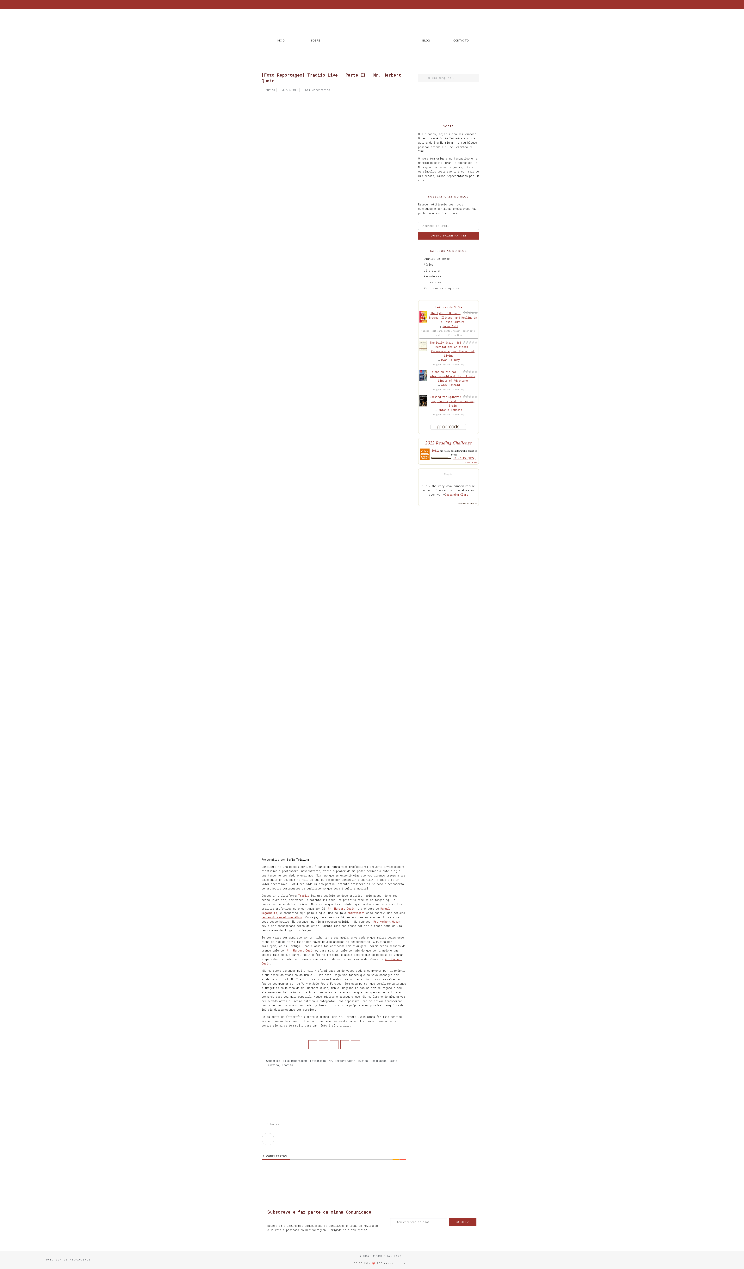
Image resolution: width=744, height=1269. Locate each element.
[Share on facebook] (312, 1044)
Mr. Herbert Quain (341, 908)
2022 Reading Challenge (448, 442)
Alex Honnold (450, 385)
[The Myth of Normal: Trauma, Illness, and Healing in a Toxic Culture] (423, 321)
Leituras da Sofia (448, 307)
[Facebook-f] (446, 4)
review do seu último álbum (282, 917)
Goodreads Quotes (467, 503)
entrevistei (356, 913)
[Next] (370, 1094)
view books (471, 462)
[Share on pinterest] (344, 1044)
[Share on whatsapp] (355, 1044)
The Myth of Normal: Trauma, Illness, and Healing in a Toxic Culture (453, 317)
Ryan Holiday (450, 360)
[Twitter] (452, 4)
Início (281, 40)
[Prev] (298, 1094)
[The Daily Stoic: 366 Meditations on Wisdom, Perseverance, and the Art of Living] (423, 350)
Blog (426, 40)
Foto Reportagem (295, 1061)
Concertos (273, 1061)
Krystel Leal (395, 1263)
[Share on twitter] (323, 1044)
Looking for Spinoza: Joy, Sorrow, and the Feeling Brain (452, 401)
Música (363, 1061)
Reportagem (379, 1061)
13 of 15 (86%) (464, 458)
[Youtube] (471, 4)
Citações (448, 474)
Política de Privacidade (68, 1259)
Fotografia (318, 1061)
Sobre (315, 40)
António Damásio (450, 410)
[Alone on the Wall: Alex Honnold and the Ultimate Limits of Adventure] (423, 380)
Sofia (435, 450)
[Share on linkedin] (334, 1044)
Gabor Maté (450, 326)
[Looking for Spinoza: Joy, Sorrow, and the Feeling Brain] (423, 405)
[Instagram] (458, 4)
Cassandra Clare (456, 494)
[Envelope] (477, 4)
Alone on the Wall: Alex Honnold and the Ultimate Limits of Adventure (452, 376)
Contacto (461, 40)
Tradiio (303, 895)
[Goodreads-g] (465, 4)
